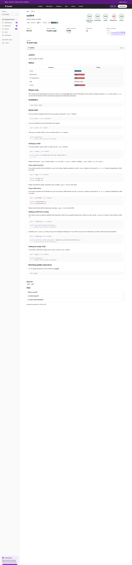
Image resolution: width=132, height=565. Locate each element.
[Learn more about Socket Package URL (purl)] (49, 22)
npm (28, 11)
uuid (67, 94)
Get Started (122, 6)
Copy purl (45, 22)
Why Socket (49, 6)
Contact (81, 6)
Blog (66, 6)
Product (40, 6)
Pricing (73, 6)
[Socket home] (8, 6)
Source (122, 47)
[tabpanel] (76, 164)
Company (58, 6)
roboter (57, 268)
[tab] (31, 48)
